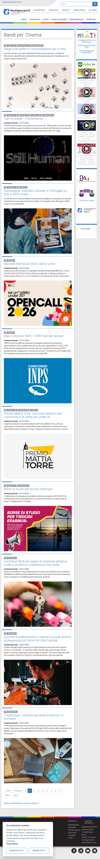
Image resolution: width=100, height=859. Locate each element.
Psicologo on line (88, 840)
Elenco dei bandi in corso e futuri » (21, 803)
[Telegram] (94, 850)
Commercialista (87, 829)
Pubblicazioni (79, 10)
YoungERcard (39, 10)
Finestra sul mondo (89, 837)
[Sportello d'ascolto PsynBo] (86, 92)
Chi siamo (93, 10)
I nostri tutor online (86, 201)
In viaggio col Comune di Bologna (87, 41)
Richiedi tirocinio (74, 830)
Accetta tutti (17, 850)
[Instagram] (80, 850)
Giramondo (54, 10)
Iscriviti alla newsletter (72, 834)
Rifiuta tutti (39, 850)
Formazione (34, 19)
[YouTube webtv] (87, 850)
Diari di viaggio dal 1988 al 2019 (86, 52)
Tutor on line (92, 842)
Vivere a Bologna (59, 19)
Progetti (66, 10)
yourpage (85, 228)
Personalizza (12, 843)
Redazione (72, 827)
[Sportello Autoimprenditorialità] (86, 109)
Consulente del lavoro (87, 833)
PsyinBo (85, 842)
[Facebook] (74, 850)
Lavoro (46, 19)
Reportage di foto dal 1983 (86, 46)
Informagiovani (73, 825)
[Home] (17, 10)
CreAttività (91, 19)
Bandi (24, 19)
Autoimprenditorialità (89, 827)
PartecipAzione (76, 19)
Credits (70, 838)
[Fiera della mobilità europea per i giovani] (86, 73)
